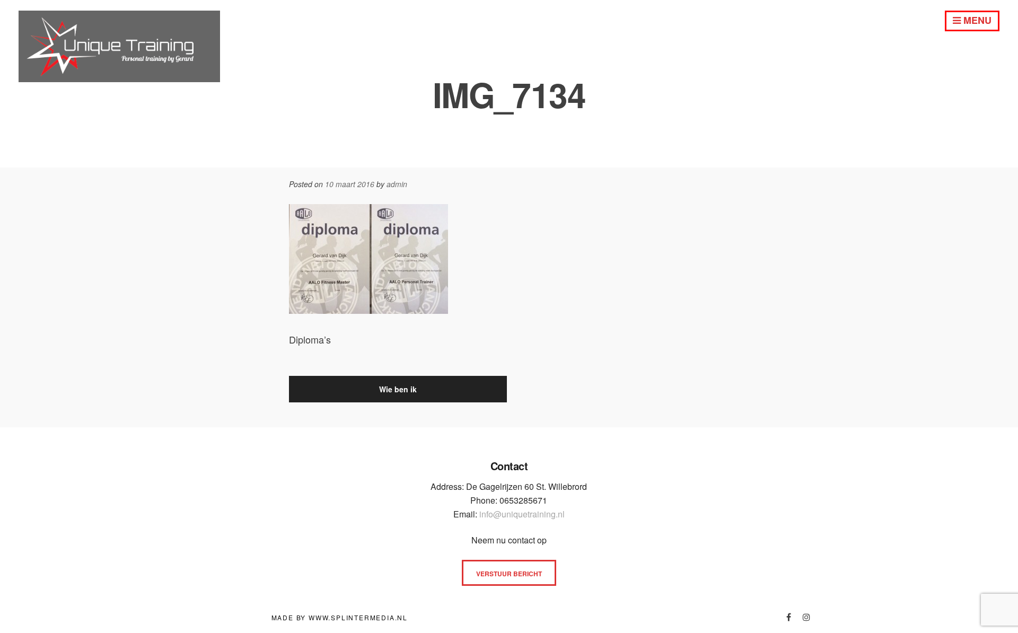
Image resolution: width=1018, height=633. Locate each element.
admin (397, 184)
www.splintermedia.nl (358, 617)
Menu (976, 20)
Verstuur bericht (509, 573)
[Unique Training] (119, 78)
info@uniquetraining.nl (522, 514)
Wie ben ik (398, 389)
